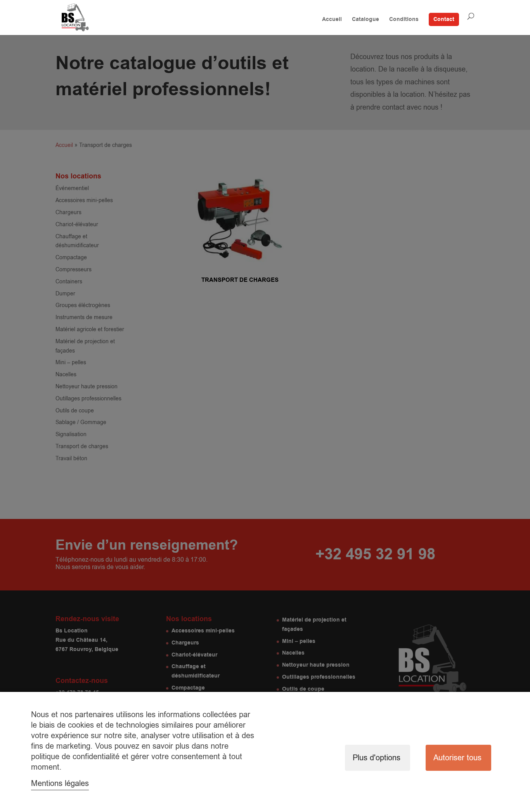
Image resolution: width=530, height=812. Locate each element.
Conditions (404, 20)
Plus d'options (376, 758)
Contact (443, 19)
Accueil (332, 20)
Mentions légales (60, 783)
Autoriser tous (457, 758)
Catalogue (365, 20)
